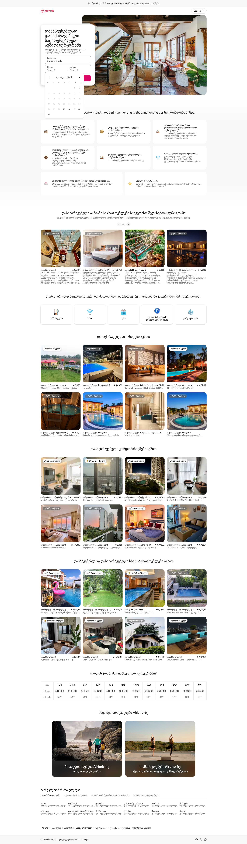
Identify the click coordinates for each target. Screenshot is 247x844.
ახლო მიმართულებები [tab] (50, 795)
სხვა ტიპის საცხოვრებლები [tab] (75, 795)
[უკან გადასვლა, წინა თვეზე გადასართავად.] (49, 77)
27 (64, 109)
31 (49, 114)
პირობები (85, 839)
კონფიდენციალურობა (68, 839)
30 (79, 109)
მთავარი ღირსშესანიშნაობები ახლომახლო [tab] (110, 795)
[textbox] (56, 70)
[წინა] (119, 224)
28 (69, 109)
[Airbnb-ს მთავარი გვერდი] (47, 11)
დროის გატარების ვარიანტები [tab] (146, 795)
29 (74, 109)
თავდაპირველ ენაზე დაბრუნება (145, 3)
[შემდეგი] (128, 224)
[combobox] (68, 61)
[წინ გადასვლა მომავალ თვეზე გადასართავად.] (79, 77)
